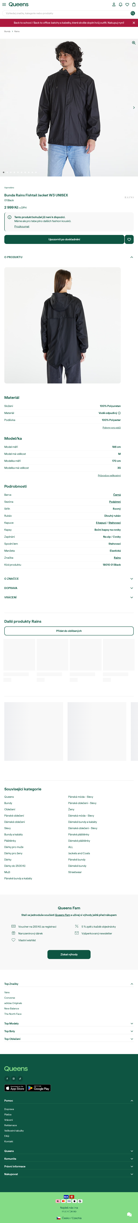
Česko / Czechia (72, 1218)
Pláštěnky (10, 840)
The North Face (13, 1013)
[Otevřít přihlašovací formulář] (114, 4)
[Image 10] (36, 172)
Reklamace (10, 1125)
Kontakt (8, 1141)
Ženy (71, 809)
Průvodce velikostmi (109, 475)
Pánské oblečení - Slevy (82, 803)
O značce (11, 578)
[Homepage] (69, 1069)
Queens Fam (62, 915)
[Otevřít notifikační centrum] (121, 4)
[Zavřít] (134, 23)
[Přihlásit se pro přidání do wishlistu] (129, 239)
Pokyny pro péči (112, 427)
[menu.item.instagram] (14, 1078)
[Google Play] (39, 1088)
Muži (7, 872)
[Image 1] (3, 172)
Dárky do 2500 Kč (15, 866)
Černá (117, 494)
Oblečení (9, 809)
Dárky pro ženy (13, 853)
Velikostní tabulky (14, 1130)
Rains (117, 557)
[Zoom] (134, 43)
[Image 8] (29, 172)
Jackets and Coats (79, 853)
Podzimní (115, 501)
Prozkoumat (21, 226)
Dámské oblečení (14, 822)
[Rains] (129, 197)
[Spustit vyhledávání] (133, 13)
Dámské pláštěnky (79, 840)
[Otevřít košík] (134, 4)
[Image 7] (25, 172)
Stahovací (115, 522)
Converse (9, 997)
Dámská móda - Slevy (81, 815)
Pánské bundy (76, 859)
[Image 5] (18, 172)
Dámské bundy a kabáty (82, 822)
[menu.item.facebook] (7, 1078)
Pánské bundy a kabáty (18, 878)
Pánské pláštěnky (78, 834)
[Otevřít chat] (129, 1214)
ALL (70, 847)
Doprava (10, 588)
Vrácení (10, 597)
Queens (9, 796)
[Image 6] (21, 172)
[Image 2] (7, 172)
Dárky (7, 859)
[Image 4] (14, 172)
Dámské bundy (77, 866)
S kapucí (101, 522)
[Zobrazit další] (134, 107)
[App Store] (15, 1088)
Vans (7, 992)
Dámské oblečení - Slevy (82, 828)
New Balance (11, 1008)
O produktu (13, 257)
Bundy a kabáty (13, 834)
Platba (7, 1114)
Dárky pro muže (13, 847)
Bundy (8, 803)
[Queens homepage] (18, 4)
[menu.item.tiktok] (20, 1078)
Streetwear (75, 872)
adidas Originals (13, 1003)
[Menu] (4, 4)
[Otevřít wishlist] (127, 4)
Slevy (7, 828)
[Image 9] (32, 172)
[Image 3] (11, 172)
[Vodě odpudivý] (119, 413)
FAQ (6, 1136)
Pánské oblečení (14, 815)
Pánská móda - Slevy (80, 796)
